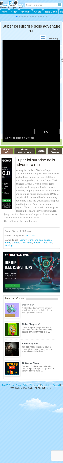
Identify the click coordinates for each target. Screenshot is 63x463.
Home (4, 11)
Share (41, 150)
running (9, 245)
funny (7, 242)
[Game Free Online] (12, 4)
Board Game (51, 11)
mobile (36, 242)
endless (38, 240)
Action (14, 11)
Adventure (26, 11)
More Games (55, 151)
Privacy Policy (22, 385)
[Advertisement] (31, 428)
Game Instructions (24, 151)
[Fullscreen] (43, 37)
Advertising (46, 385)
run (50, 242)
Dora (30, 240)
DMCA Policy (8, 385)
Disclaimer (35, 385)
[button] (16, 16)
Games (15, 242)
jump (29, 242)
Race (44, 242)
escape (48, 240)
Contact (56, 385)
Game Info (6, 151)
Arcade (37, 11)
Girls (23, 242)
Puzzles (30, 235)
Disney (23, 240)
